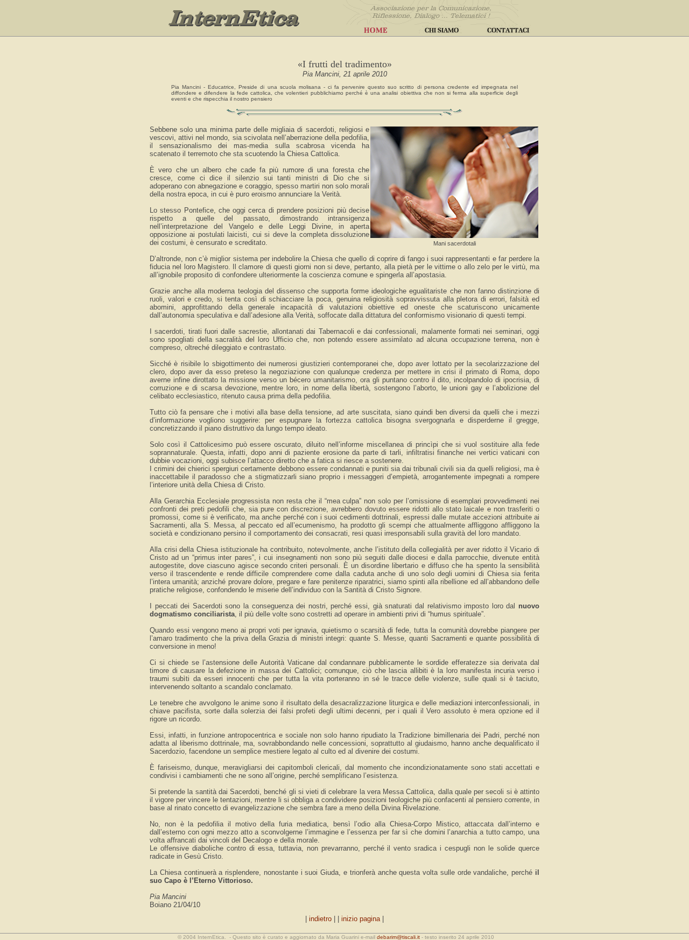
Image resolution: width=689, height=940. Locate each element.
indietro (320, 919)
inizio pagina (360, 919)
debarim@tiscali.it (398, 937)
